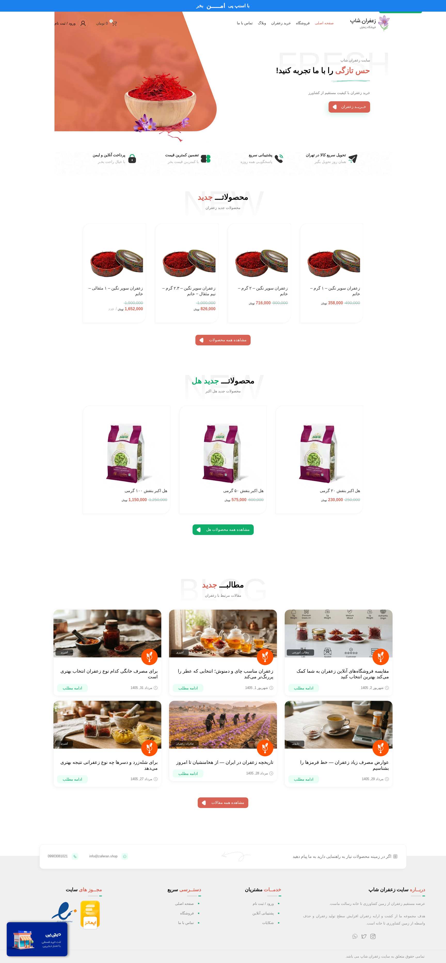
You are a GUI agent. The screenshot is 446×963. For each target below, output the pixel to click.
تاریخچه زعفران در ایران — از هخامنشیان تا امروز (224, 762)
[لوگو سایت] (369, 23)
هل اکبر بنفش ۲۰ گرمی (340, 490)
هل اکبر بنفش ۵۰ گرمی (243, 490)
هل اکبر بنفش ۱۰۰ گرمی (146, 490)
